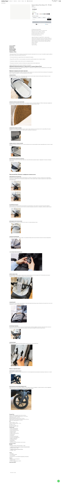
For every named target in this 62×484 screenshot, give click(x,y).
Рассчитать (49, 19)
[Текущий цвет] (49, 14)
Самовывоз (34, 17)
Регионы (49, 17)
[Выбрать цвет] (32, 14)
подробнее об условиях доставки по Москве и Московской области (20, 446)
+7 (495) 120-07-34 (55, 0)
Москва (39, 17)
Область (44, 17)
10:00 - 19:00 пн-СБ (54, 1)
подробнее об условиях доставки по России (16, 449)
